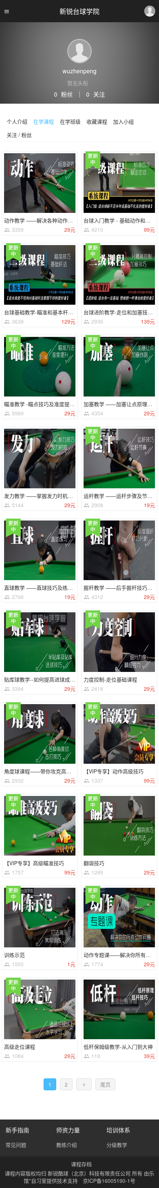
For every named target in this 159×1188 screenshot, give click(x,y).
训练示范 (14, 954)
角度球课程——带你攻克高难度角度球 (48, 771)
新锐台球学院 (79, 11)
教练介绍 (66, 1144)
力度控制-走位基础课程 (110, 679)
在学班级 (70, 121)
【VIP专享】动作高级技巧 (113, 771)
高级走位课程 (19, 1046)
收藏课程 (97, 121)
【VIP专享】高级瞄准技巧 (34, 863)
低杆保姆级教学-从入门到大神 (118, 1046)
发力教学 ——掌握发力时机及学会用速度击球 (56, 495)
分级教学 (116, 1144)
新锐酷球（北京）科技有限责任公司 (90, 1173)
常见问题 (16, 1144)
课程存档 (81, 1164)
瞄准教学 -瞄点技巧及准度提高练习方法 (49, 404)
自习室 (39, 1180)
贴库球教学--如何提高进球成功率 (42, 679)
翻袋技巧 (94, 863)
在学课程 (43, 121)
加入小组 (123, 121)
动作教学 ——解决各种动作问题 (41, 220)
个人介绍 (17, 121)
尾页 (105, 1084)
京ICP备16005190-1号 (109, 1180)
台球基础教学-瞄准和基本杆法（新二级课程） (56, 312)
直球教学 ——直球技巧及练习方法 (43, 587)
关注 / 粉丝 (19, 134)
